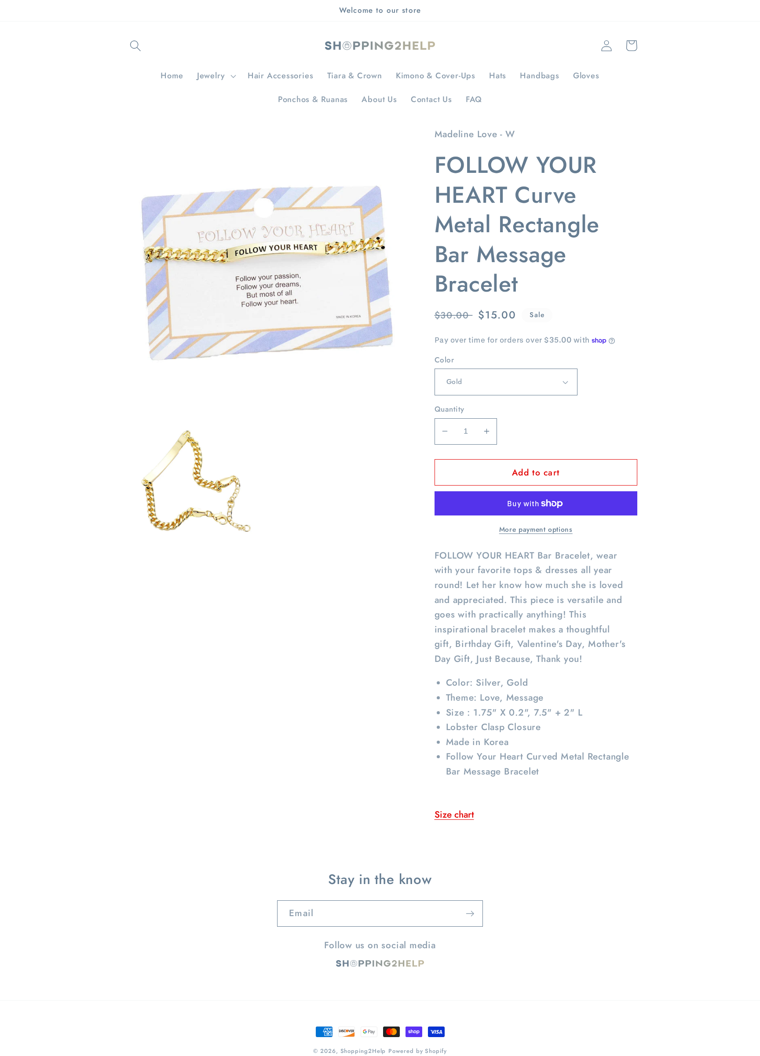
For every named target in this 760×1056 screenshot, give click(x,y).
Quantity (449, 409)
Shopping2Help (363, 1051)
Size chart (454, 814)
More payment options (536, 529)
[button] (135, 45)
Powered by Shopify (417, 1051)
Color (444, 360)
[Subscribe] (469, 913)
